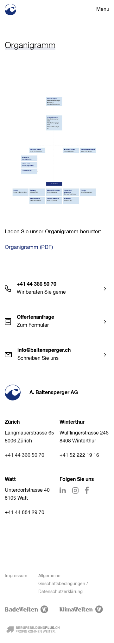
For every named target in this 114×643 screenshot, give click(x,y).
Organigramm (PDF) (29, 247)
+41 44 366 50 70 (24, 455)
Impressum (16, 576)
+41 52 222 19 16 (79, 455)
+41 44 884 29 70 (24, 512)
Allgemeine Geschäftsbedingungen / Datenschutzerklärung (63, 584)
